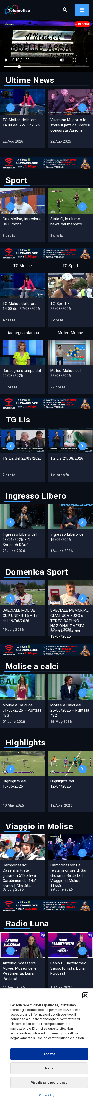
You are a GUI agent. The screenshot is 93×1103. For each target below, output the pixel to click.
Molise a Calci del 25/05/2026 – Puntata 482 (69, 710)
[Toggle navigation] (82, 10)
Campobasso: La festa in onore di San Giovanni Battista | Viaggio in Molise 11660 (69, 875)
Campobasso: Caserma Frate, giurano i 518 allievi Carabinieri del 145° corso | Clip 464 (20, 875)
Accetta (49, 1054)
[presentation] (10, 107)
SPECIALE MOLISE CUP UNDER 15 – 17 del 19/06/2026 (20, 615)
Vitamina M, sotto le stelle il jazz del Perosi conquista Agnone (70, 125)
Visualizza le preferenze (49, 1082)
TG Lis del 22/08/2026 (22, 458)
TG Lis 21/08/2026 (66, 458)
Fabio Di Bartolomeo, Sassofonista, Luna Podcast (68, 968)
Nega (49, 1068)
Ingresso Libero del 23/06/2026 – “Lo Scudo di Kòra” (20, 539)
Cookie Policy (46, 1095)
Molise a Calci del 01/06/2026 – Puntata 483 (22, 710)
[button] (85, 995)
